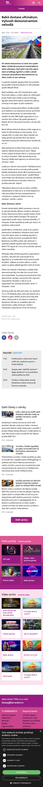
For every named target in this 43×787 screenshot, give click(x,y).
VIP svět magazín (29, 715)
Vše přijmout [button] (21, 772)
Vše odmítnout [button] (21, 778)
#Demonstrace (26, 33)
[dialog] (21, 758)
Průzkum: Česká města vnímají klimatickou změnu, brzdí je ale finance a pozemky (24, 383)
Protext (22, 9)
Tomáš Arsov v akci (30, 718)
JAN (3, 33)
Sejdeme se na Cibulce (31, 721)
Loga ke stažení (8, 726)
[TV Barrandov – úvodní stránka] (6, 3)
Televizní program (9, 715)
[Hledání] (39, 2)
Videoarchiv (6, 718)
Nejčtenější (17, 353)
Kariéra (4, 723)
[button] (21, 783)
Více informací (36, 745)
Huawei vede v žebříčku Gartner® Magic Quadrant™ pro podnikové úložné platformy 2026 (25, 372)
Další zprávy (21, 519)
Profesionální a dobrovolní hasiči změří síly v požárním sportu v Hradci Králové (24, 361)
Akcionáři (5, 721)
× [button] (40, 731)
